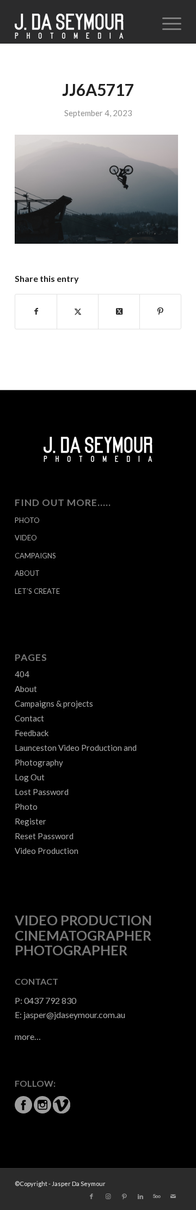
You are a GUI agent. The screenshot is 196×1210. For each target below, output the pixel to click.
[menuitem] (166, 22)
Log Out (30, 777)
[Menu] (166, 22)
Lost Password (42, 792)
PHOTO (27, 520)
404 (22, 674)
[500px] (157, 1196)
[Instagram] (108, 1196)
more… (28, 1036)
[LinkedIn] (140, 1196)
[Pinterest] (124, 1196)
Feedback (31, 733)
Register (30, 821)
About (26, 689)
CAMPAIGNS (35, 555)
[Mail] (173, 1196)
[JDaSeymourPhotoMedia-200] (81, 22)
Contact (29, 718)
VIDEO (26, 537)
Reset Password (44, 836)
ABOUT (27, 573)
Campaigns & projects (54, 703)
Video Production (46, 851)
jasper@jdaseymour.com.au (74, 1014)
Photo (26, 806)
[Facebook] (91, 1196)
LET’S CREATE (37, 591)
